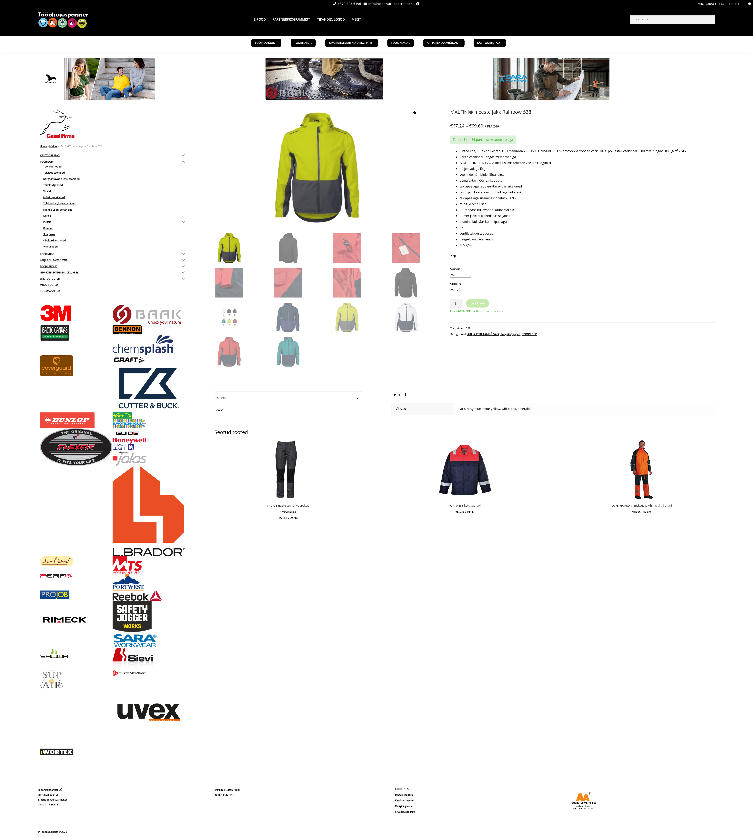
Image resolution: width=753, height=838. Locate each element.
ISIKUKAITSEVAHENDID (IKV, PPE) (350, 43)
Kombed (48, 228)
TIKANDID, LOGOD (331, 19)
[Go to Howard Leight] (149, 448)
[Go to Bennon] (149, 330)
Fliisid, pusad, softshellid (57, 209)
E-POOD (260, 19)
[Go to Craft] (149, 359)
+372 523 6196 (349, 4)
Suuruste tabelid (404, 794)
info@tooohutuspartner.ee (390, 4)
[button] (415, 113)
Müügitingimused (404, 806)
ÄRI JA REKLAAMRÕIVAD (442, 43)
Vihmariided (50, 246)
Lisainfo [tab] (220, 398)
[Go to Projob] (76, 595)
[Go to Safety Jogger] (149, 616)
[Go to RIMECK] (76, 620)
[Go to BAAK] (149, 315)
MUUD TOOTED (49, 285)
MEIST (356, 19)
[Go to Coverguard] (76, 365)
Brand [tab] (219, 410)
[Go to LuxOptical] (76, 561)
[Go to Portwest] (149, 582)
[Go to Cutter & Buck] (149, 388)
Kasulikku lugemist (405, 800)
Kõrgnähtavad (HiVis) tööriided (61, 179)
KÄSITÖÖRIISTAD (488, 43)
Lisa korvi (477, 303)
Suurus (455, 284)
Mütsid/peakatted (54, 197)
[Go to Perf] (76, 576)
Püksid (47, 222)
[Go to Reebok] (149, 596)
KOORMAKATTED (50, 291)
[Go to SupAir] (76, 680)
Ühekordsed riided (54, 240)
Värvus (455, 269)
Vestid (47, 191)
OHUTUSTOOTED (50, 278)
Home (43, 146)
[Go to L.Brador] (149, 511)
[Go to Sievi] (149, 659)
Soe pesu (49, 234)
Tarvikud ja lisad (53, 185)
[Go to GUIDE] (149, 433)
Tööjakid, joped (510, 334)
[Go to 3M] (76, 313)
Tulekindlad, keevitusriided (59, 203)
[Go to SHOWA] (76, 653)
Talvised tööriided (54, 172)
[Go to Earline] (149, 415)
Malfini (53, 146)
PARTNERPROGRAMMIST (291, 19)
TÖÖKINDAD (399, 43)
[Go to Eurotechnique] (149, 423)
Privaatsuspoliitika (405, 811)
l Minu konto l (706, 4)
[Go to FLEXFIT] (76, 447)
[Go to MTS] (149, 565)
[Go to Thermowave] (149, 673)
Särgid (47, 215)
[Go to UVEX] (149, 712)
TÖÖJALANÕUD (265, 43)
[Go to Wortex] (76, 752)
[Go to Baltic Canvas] (76, 333)
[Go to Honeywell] (149, 441)
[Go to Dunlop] (76, 420)
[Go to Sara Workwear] (149, 640)
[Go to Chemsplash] (149, 345)
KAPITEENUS (401, 789)
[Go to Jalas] (149, 459)
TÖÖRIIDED (301, 43)
